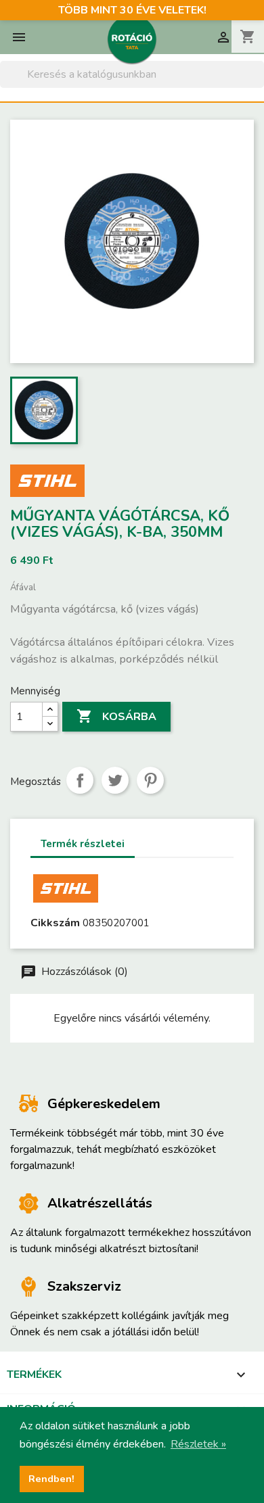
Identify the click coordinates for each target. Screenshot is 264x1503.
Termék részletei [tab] (83, 844)
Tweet (115, 780)
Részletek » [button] (198, 1444)
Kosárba (116, 716)
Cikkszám (55, 923)
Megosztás (79, 780)
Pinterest (150, 780)
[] (259, 84)
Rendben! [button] (51, 1478)
